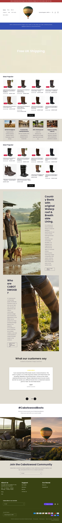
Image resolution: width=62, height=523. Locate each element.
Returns (23, 489)
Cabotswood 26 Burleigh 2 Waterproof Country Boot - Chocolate (37, 107)
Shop (2, 491)
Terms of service (49, 518)
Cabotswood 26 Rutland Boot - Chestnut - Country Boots (9, 180)
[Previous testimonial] (27, 399)
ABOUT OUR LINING (49, 269)
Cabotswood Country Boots (19, 518)
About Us (44, 485)
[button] (52, 12)
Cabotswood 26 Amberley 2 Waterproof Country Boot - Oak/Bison (9, 90)
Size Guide (24, 485)
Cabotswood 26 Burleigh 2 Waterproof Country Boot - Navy (51, 107)
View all (31, 115)
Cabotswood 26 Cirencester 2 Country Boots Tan (9, 107)
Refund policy (42, 518)
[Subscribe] (40, 473)
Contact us (24, 491)
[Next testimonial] (35, 399)
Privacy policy (35, 518)
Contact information (55, 520)
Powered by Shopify (28, 518)
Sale (2, 494)
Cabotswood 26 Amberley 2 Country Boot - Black (37, 90)
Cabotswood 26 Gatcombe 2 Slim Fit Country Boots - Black (24, 180)
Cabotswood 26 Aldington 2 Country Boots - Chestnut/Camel (23, 107)
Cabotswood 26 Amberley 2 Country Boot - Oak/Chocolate (23, 90)
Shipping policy (56, 518)
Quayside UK (45, 487)
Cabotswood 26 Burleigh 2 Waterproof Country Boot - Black (51, 175)
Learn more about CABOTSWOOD (12, 345)
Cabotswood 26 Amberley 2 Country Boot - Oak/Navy (51, 90)
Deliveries (24, 487)
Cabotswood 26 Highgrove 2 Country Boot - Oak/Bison (37, 175)
